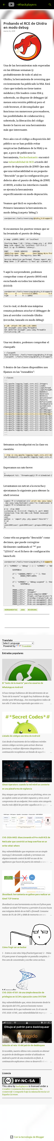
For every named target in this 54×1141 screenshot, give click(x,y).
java (23, 610)
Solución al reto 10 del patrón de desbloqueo (23, 1045)
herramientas (11, 610)
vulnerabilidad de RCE (21, 162)
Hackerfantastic (28, 157)
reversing (32, 610)
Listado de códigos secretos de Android (21, 736)
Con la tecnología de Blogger (28, 1137)
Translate (26, 646)
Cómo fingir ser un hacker (14, 947)
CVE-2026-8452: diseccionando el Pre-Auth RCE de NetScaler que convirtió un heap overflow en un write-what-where (26, 841)
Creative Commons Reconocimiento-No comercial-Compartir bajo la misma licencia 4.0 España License (25, 1092)
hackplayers (22, 1086)
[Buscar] (50, 4)
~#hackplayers (26, 4)
